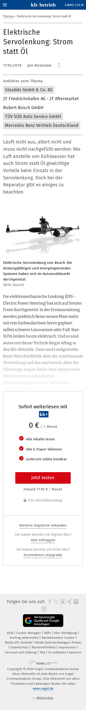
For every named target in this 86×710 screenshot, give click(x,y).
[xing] (69, 602)
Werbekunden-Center (58, 638)
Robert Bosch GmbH (23, 107)
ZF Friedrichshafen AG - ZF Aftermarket (41, 98)
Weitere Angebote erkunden (42, 525)
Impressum (68, 647)
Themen (8, 16)
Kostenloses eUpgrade (43, 555)
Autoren (75, 652)
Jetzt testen (42, 477)
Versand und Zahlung (21, 652)
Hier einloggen (43, 540)
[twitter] (55, 602)
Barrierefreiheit (44, 647)
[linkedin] (75, 602)
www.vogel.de (43, 688)
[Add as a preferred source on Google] (43, 620)
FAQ (43, 652)
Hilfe (48, 633)
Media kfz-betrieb (19, 642)
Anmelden (74, 5)
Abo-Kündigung (66, 633)
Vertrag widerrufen (24, 638)
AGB (10, 633)
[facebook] (48, 602)
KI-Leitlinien (57, 652)
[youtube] (62, 602)
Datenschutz (20, 647)
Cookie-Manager (29, 633)
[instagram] (43, 609)
